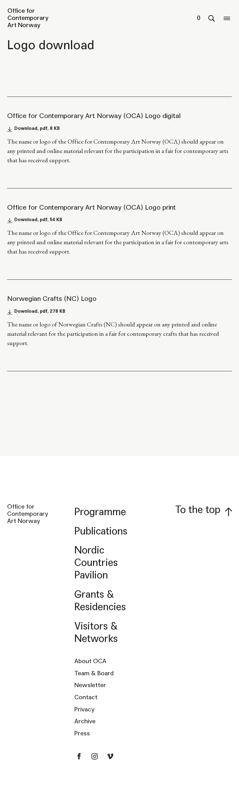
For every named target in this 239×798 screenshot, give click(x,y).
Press (82, 733)
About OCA (90, 661)
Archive (85, 721)
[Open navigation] (227, 18)
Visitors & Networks (96, 632)
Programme (100, 512)
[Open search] (211, 18)
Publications (100, 531)
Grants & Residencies (100, 600)
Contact (85, 697)
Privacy (84, 709)
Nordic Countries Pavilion (96, 562)
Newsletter (90, 685)
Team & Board (94, 673)
